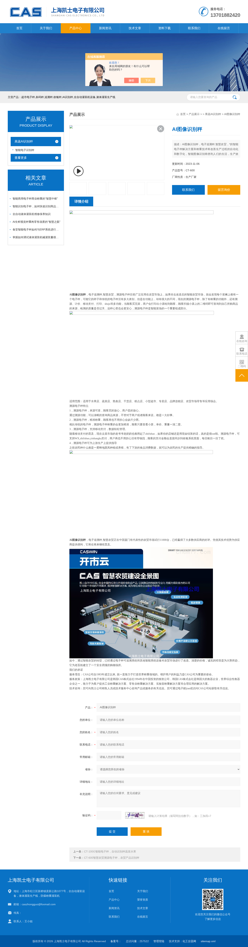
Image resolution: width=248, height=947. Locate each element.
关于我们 (46, 28)
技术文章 (135, 28)
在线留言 (224, 28)
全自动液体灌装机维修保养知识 (32, 214)
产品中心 (75, 28)
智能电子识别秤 (24, 150)
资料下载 (164, 28)
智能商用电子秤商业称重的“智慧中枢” (35, 198)
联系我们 (194, 28)
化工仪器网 (189, 941)
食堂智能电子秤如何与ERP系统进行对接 (37, 229)
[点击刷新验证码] (135, 815)
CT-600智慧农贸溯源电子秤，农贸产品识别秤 (111, 857)
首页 (19, 28)
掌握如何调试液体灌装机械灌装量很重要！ (37, 237)
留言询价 (224, 189)
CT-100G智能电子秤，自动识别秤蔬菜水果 (110, 851)
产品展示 (194, 114)
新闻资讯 (105, 28)
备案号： (115, 941)
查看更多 (21, 157)
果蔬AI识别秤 (24, 141)
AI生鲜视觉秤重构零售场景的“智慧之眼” (36, 221)
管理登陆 (158, 941)
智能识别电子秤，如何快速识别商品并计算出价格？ (37, 206)
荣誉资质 (142, 899)
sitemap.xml (208, 941)
